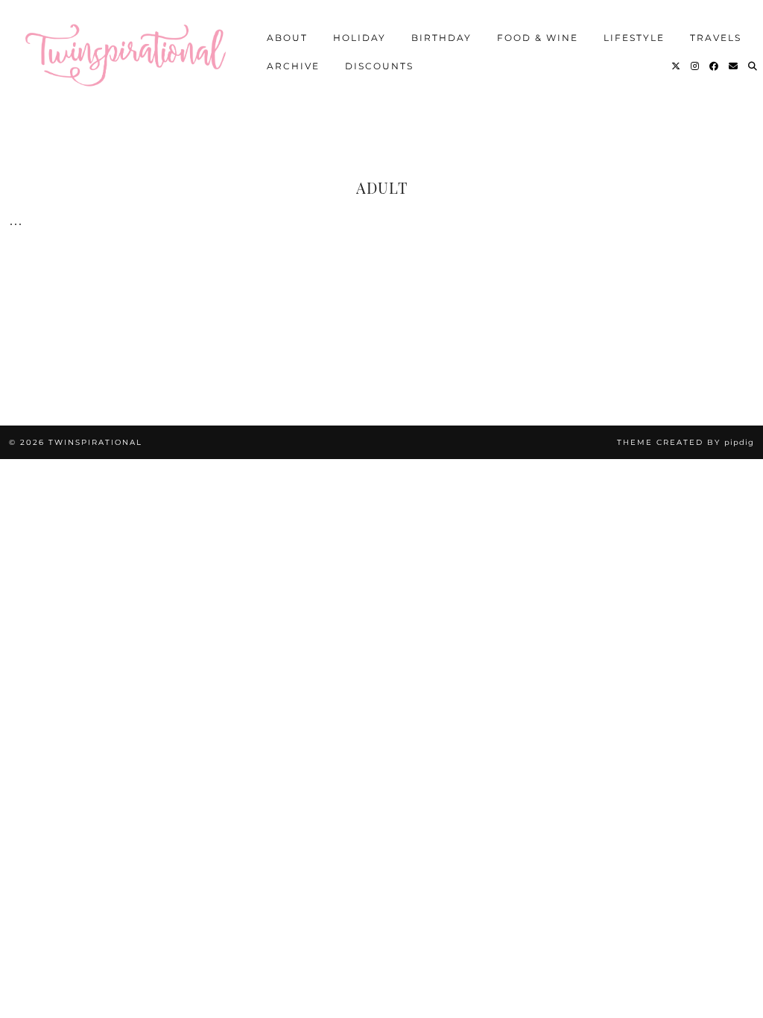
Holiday (359, 36)
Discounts (379, 65)
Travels (715, 36)
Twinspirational (95, 442)
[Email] (734, 65)
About (287, 36)
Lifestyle (634, 36)
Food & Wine (537, 36)
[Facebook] (714, 65)
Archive (293, 65)
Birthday (441, 36)
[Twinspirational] (130, 50)
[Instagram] (695, 65)
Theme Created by (685, 442)
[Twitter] (676, 65)
